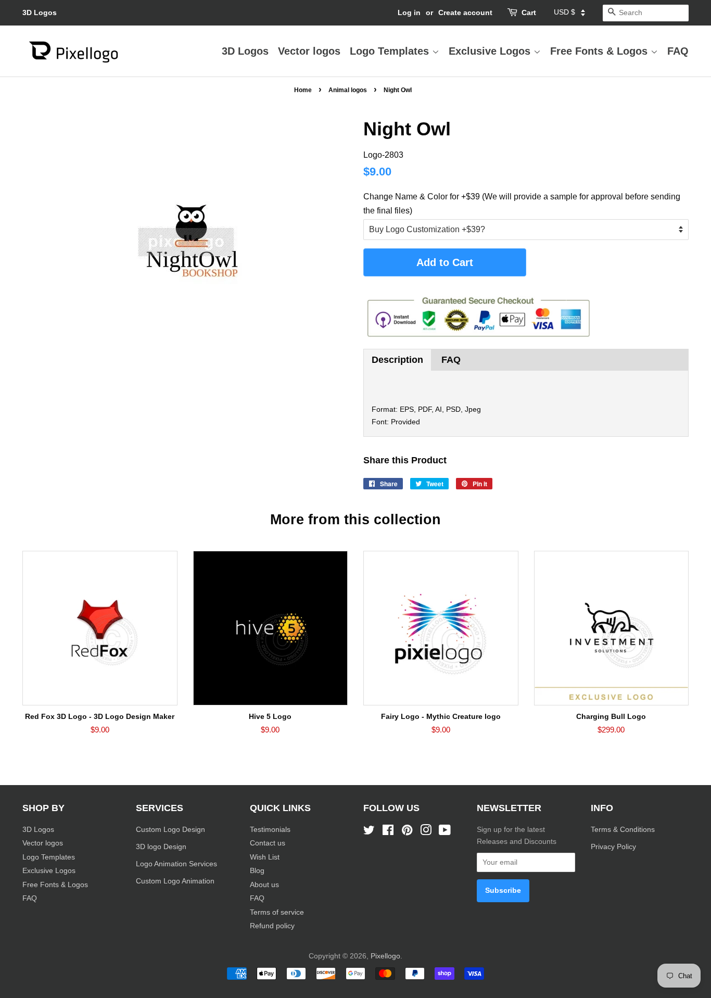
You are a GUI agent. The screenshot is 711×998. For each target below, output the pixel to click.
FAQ (678, 51)
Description (397, 360)
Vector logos (309, 51)
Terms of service (277, 912)
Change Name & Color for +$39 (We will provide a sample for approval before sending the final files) (521, 203)
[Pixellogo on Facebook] (388, 832)
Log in (409, 12)
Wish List (265, 857)
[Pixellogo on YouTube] (445, 832)
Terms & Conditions (623, 829)
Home (303, 90)
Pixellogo (385, 956)
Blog (257, 871)
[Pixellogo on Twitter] (369, 832)
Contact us (267, 843)
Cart (529, 12)
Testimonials (270, 829)
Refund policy (272, 926)
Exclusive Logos (491, 51)
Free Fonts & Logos (600, 51)
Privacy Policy (614, 847)
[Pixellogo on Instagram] (425, 832)
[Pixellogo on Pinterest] (407, 832)
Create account (465, 12)
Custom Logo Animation (175, 881)
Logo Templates (391, 51)
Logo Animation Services (176, 864)
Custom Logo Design (170, 829)
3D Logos (39, 12)
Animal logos (347, 90)
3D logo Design (161, 847)
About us (264, 885)
